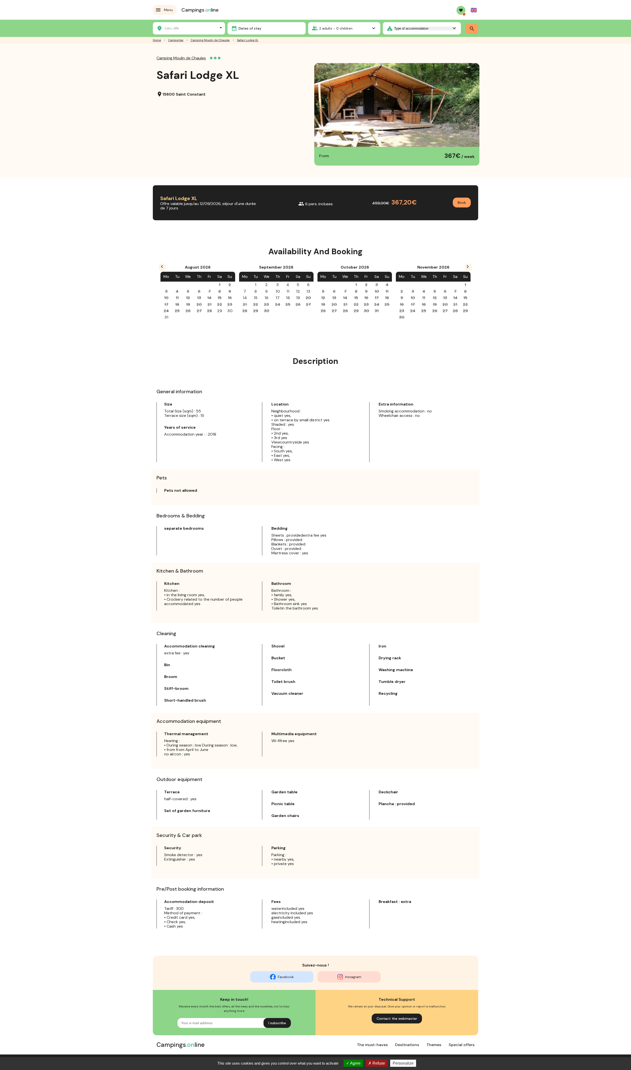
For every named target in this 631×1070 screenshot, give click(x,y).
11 (287, 291)
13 (308, 291)
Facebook (286, 977)
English (474, 10)
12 (298, 291)
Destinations (407, 1044)
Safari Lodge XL (247, 40)
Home (157, 40)
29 (219, 310)
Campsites (175, 40)
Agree (355, 1063)
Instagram (353, 977)
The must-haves (372, 1044)
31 (166, 317)
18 (288, 297)
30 (229, 310)
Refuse (378, 1063)
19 (298, 297)
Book (462, 202)
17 (278, 297)
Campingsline (200, 10)
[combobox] (189, 27)
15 (256, 297)
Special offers (461, 1044)
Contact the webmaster (397, 1018)
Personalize (403, 1063)
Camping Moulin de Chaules (210, 40)
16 (266, 297)
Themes (433, 1044)
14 (245, 297)
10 (278, 291)
